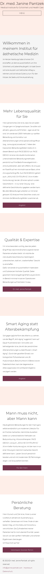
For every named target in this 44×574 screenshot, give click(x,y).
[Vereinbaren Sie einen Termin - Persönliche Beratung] (22, 485)
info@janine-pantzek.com (12, 568)
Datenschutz (8, 571)
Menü (22, 13)
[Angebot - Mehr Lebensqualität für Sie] (22, 93)
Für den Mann (22, 468)
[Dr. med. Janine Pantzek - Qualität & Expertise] (22, 222)
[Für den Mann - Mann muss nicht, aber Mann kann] (22, 395)
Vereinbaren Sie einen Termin (22, 550)
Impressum (28, 568)
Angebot (22, 205)
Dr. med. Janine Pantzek (22, 289)
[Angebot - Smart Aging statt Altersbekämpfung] (22, 306)
